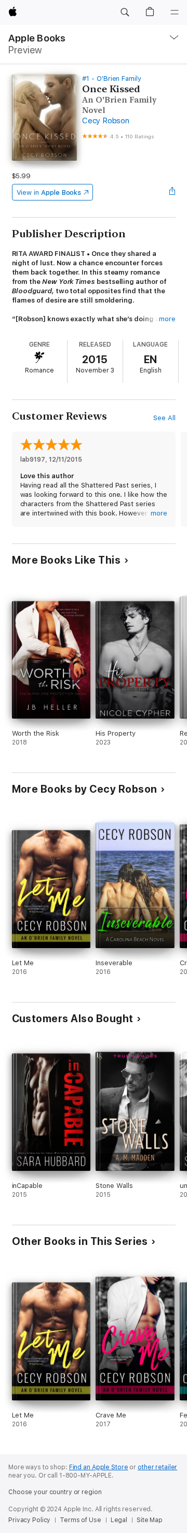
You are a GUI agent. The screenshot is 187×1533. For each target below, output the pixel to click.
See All (164, 418)
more (167, 319)
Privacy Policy (29, 1520)
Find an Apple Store (98, 1467)
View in (49, 192)
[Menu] (174, 12)
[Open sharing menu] (172, 192)
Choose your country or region (55, 1492)
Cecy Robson (105, 120)
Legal (119, 1520)
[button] (124, 12)
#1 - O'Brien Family (111, 78)
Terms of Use (80, 1520)
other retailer (157, 1467)
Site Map (150, 1520)
